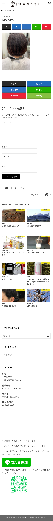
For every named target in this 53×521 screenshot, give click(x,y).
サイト (4, 166)
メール (5, 157)
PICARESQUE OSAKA (25, 518)
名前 (5, 147)
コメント (6, 123)
